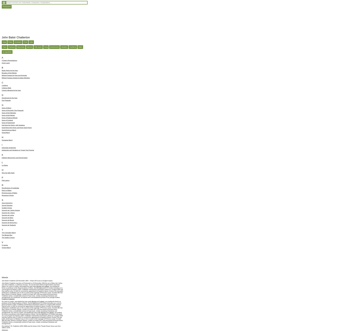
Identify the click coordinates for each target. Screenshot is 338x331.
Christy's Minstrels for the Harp (11, 90)
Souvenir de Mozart (8, 220)
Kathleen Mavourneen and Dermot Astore (15, 158)
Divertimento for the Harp (9, 98)
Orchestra (18, 42)
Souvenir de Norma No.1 (9, 222)
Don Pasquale (6, 100)
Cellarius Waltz (6, 88)
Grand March (6, 132)
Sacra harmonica (7, 203)
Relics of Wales (6, 190)
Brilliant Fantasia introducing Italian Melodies (16, 78)
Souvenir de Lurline (8, 215)
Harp (4, 42)
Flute (25, 42)
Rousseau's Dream (8, 195)
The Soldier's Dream (8, 237)
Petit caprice (6, 180)
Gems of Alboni (6, 108)
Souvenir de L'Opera (8, 213)
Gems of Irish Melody (8, 115)
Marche (29, 47)
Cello (31, 42)
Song (46, 47)
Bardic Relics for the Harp (10, 70)
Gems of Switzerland (8, 123)
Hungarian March (7, 140)
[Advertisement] (45, 22)
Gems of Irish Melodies (9, 113)
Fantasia (12, 47)
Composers (7, 7)
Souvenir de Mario (7, 218)
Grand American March (9, 130)
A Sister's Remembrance (9, 60)
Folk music (38, 47)
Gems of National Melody (10, 118)
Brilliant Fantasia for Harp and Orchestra (14, 75)
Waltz (80, 47)
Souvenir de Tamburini (9, 225)
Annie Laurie (6, 63)
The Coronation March (9, 232)
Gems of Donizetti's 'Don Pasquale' (13, 110)
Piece (5, 47)
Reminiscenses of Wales (9, 193)
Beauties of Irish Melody (9, 73)
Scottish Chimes (7, 208)
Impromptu (21, 47)
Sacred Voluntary (7, 205)
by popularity (7, 52)
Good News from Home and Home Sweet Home (17, 127)
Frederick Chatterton (8, 299)
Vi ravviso (5, 245)
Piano (10, 42)
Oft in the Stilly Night (8, 173)
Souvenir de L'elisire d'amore (11, 210)
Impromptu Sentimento (9, 148)
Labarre (46, 286)
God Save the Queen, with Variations (13, 125)
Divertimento (54, 47)
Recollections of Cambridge (10, 188)
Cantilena (72, 47)
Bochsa (39, 286)
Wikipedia (5, 277)
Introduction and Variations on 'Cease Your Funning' (18, 150)
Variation (64, 47)
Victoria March (6, 247)
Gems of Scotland (7, 120)
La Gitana (5, 165)
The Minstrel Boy (7, 235)
